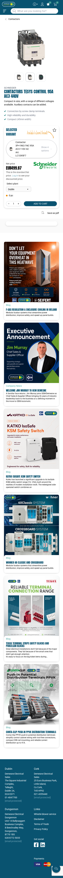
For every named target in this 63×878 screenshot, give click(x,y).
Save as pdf (53, 213)
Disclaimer (39, 819)
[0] (55, 4)
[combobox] (34, 11)
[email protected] (13, 801)
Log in (15, 175)
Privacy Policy (41, 829)
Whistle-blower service (45, 814)
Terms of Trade (41, 824)
